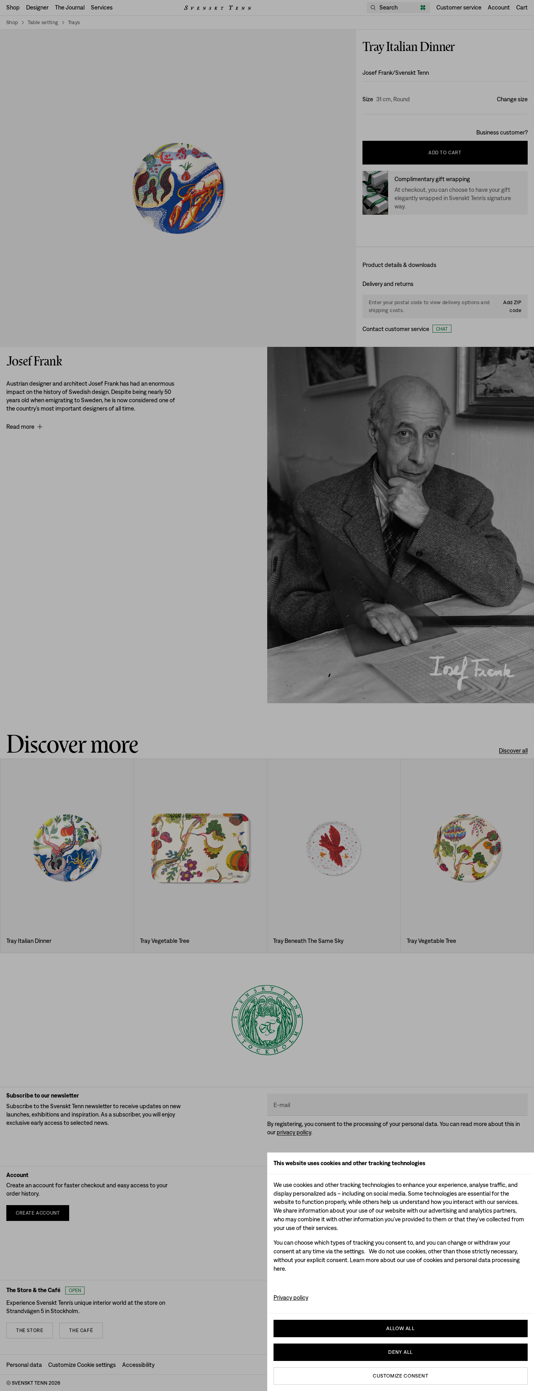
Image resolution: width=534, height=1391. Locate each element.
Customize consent (400, 1376)
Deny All (400, 1352)
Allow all (400, 1328)
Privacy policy (291, 1297)
